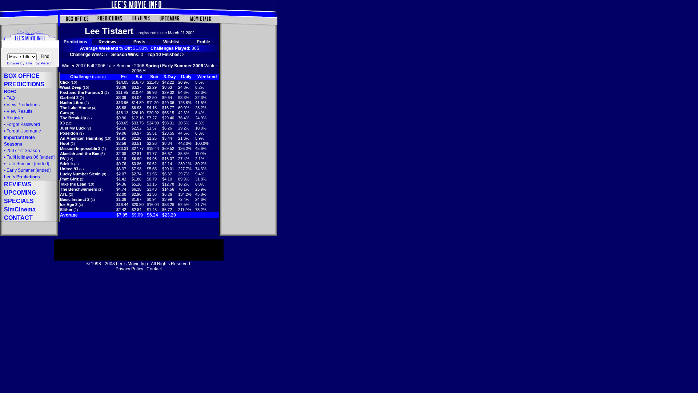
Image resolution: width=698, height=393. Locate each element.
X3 (62, 123)
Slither (66, 209)
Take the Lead (73, 184)
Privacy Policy (129, 268)
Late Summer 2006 (125, 65)
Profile (203, 41)
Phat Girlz (69, 179)
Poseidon (69, 133)
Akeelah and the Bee (79, 153)
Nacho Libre (71, 102)
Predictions (75, 41)
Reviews (107, 41)
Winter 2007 (74, 65)
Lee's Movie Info (132, 263)
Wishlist (171, 41)
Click (64, 82)
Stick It (66, 164)
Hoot (64, 143)
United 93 (69, 169)
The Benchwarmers (78, 189)
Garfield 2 (69, 97)
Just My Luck (72, 128)
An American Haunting (82, 138)
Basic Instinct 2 (74, 199)
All (145, 71)
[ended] (28, 163)
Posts (139, 41)
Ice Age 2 (68, 204)
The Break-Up (73, 118)
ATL (64, 194)
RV (62, 158)
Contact (154, 268)
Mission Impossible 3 (80, 148)
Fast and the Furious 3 (81, 92)
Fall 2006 (96, 65)
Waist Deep (70, 87)
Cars (64, 113)
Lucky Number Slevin (80, 174)
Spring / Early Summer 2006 (174, 65)
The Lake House (75, 108)
